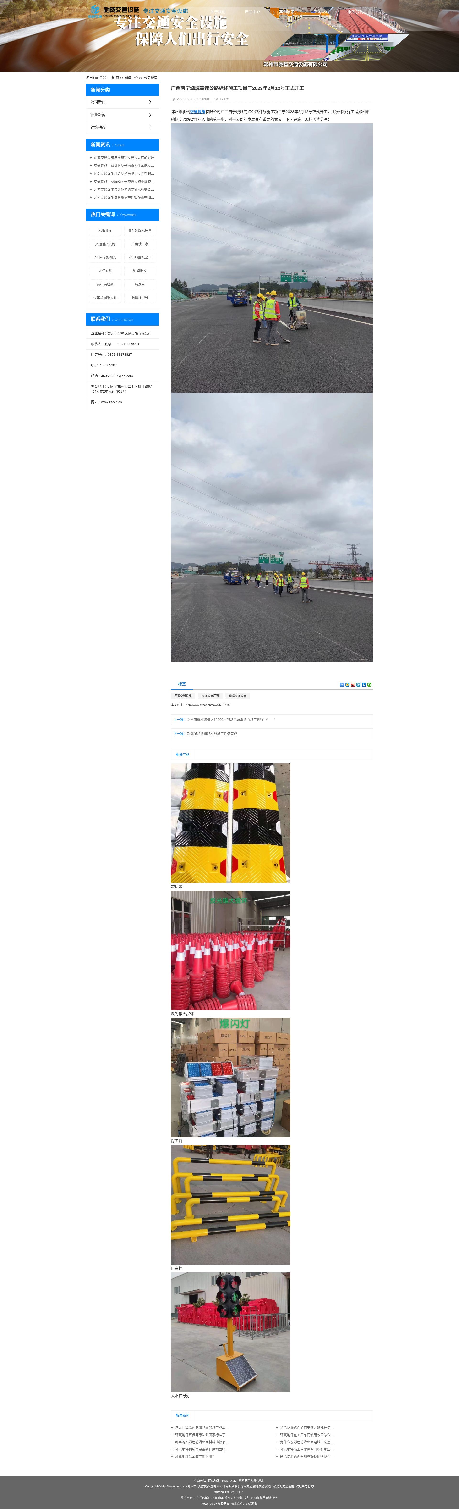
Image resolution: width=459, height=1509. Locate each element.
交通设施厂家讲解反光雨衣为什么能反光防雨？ (124, 165)
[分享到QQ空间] (347, 685)
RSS (225, 1480)
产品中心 (252, 12)
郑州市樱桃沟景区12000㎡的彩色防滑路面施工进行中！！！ (232, 719)
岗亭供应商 (105, 284)
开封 (234, 1498)
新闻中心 (321, 12)
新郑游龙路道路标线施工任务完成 (212, 734)
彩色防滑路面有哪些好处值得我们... (306, 1456)
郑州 (227, 1498)
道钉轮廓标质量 (140, 231)
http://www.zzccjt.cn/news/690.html (207, 705)
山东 (221, 1498)
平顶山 (254, 1498)
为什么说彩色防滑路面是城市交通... (306, 1442)
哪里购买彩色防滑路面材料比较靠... (201, 1442)
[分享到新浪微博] (353, 685)
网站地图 (214, 1480)
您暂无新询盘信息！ (252, 1480)
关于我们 (218, 12)
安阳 (247, 1498)
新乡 (269, 1498)
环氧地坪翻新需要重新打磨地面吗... (201, 1449)
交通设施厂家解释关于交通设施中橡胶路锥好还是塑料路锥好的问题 (124, 181)
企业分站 (200, 1480)
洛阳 (240, 1498)
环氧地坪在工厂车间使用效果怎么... (306, 1435)
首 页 (115, 78)
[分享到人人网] (364, 685)
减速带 (140, 284)
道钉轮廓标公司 (140, 257)
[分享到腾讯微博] (358, 685)
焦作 (275, 1498)
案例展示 (287, 12)
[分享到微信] (369, 685)
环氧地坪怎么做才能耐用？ (194, 1456)
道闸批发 (140, 271)
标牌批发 (105, 231)
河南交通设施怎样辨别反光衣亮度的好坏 (123, 158)
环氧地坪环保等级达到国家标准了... (201, 1435)
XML (233, 1480)
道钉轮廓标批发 (105, 257)
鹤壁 (262, 1498)
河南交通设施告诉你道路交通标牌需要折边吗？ (124, 189)
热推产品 (186, 1498)
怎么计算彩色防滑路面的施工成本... (201, 1428)
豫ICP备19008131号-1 (229, 1492)
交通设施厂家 (210, 696)
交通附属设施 (105, 244)
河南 (214, 1498)
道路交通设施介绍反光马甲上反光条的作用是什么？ (124, 173)
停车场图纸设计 (105, 298)
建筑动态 (98, 127)
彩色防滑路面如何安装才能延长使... (306, 1428)
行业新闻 (98, 115)
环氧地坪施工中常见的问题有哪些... (306, 1449)
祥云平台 (223, 1503)
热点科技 (252, 1503)
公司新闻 (150, 78)
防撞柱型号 (139, 298)
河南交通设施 (183, 696)
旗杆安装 (105, 271)
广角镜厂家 (139, 244)
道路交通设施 (237, 696)
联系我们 (355, 12)
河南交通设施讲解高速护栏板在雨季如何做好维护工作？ (124, 197)
